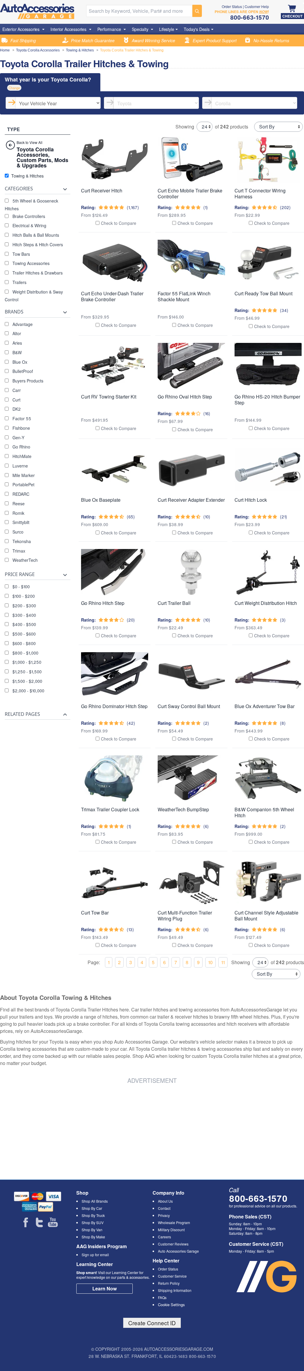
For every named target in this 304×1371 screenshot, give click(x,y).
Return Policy (169, 1283)
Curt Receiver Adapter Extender (191, 499)
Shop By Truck (93, 1215)
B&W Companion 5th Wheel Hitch (264, 812)
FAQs (162, 1297)
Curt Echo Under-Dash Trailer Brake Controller (112, 296)
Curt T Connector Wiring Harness (260, 193)
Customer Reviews (173, 1243)
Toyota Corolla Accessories (38, 50)
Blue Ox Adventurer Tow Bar (264, 706)
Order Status (232, 6)
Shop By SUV (93, 1222)
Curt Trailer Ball (174, 603)
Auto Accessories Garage (178, 1251)
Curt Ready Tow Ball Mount (263, 293)
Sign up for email (95, 1254)
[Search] (197, 11)
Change (14, 87)
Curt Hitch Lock (251, 499)
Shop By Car (92, 1208)
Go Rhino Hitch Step (102, 603)
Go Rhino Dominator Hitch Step (114, 706)
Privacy (164, 1215)
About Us (165, 1201)
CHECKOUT (292, 16)
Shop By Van (92, 1229)
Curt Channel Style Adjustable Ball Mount (266, 915)
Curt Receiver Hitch (101, 190)
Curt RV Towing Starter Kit (108, 396)
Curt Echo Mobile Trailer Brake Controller (190, 193)
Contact (164, 1208)
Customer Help (257, 6)
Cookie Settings (171, 1304)
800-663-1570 (258, 1198)
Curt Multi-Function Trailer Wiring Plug (185, 915)
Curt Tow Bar (95, 912)
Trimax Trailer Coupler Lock (110, 809)
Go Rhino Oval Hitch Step (185, 396)
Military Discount (171, 1229)
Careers (164, 1236)
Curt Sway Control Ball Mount (189, 706)
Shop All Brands (95, 1201)
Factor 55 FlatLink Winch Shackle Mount (184, 296)
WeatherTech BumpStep (183, 809)
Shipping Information (174, 1290)
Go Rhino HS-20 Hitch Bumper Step (267, 399)
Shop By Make (93, 1236)
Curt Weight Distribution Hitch (266, 603)
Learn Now (104, 1288)
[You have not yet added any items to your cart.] (292, 9)
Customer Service (172, 1276)
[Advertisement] (71, 1130)
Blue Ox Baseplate (101, 499)
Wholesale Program (174, 1222)
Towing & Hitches (80, 50)
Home (5, 50)
